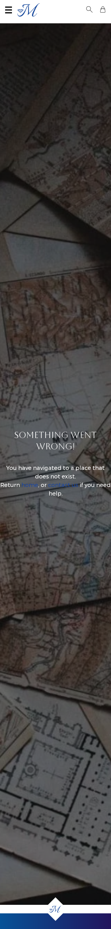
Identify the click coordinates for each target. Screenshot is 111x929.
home (29, 485)
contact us (63, 485)
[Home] (55, 909)
